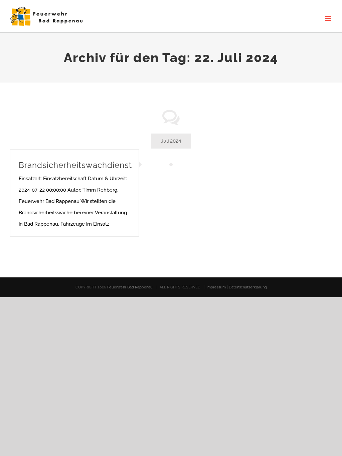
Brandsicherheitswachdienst (75, 165)
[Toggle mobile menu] (328, 18)
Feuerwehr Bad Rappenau (130, 287)
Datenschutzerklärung (248, 287)
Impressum (216, 287)
